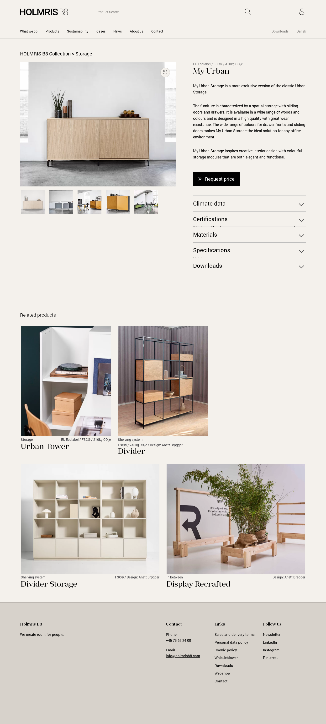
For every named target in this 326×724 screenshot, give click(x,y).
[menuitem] (29, 31)
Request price (220, 179)
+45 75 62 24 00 (178, 640)
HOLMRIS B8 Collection (45, 53)
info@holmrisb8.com (183, 655)
